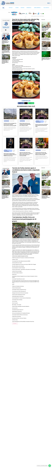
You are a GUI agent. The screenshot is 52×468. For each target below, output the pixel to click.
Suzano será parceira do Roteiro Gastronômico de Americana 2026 (41, 125)
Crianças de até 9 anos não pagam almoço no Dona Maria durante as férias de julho (41, 153)
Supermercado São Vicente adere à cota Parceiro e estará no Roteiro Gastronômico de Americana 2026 (26, 154)
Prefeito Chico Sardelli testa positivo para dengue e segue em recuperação (45, 29)
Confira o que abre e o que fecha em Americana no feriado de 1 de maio (46, 39)
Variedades (28, 7)
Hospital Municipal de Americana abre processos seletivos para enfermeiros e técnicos (5, 62)
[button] (21, 103)
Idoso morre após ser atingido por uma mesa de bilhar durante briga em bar (46, 59)
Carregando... (15, 323)
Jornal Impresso (37, 7)
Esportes (22, 7)
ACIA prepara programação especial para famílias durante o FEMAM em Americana (10, 154)
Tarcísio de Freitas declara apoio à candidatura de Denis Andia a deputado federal (5, 42)
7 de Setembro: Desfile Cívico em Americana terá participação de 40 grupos (6, 51)
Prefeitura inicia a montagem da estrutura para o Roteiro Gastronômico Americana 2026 (10, 124)
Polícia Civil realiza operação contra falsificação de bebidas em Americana (46, 48)
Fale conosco (46, 7)
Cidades (17, 7)
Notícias (10, 7)
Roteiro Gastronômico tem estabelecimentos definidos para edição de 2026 (25, 124)
